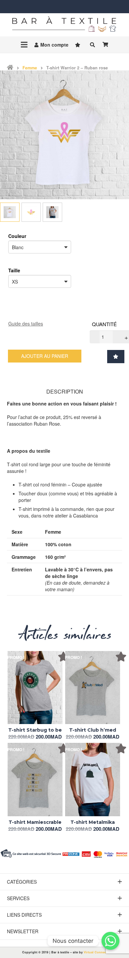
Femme (29, 68)
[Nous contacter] (110, 941)
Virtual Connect (95, 952)
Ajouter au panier (44, 356)
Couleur (17, 236)
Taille (14, 270)
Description (64, 391)
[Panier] (105, 44)
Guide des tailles (25, 323)
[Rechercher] (92, 44)
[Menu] (24, 44)
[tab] (64, 391)
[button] (113, 355)
